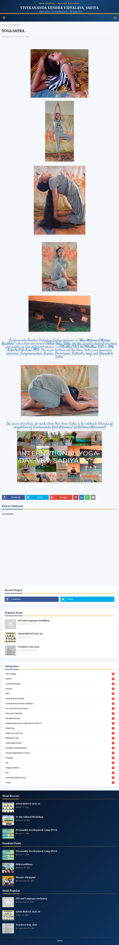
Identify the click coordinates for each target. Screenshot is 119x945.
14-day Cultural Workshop (29, 817)
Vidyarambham (60, 768)
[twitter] (87, 599)
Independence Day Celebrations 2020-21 (60, 723)
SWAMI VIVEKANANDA (60, 748)
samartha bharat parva (60, 777)
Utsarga (60, 758)
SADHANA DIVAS (60, 743)
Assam (60, 689)
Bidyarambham (24, 864)
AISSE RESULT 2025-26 (30, 633)
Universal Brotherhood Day (60, 753)
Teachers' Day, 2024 (29, 647)
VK (60, 763)
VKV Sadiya (60, 674)
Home (4, 25)
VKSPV (60, 679)
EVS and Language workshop (33, 620)
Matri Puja (60, 728)
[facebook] (32, 599)
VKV (60, 693)
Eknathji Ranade (60, 718)
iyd (60, 772)
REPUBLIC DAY (60, 738)
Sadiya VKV (9, 37)
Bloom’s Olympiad (25, 877)
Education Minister (60, 713)
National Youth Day (60, 733)
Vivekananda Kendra (60, 698)
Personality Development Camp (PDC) (36, 830)
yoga (60, 782)
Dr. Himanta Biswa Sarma (60, 708)
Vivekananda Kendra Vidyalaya (60, 703)
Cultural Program (60, 684)
